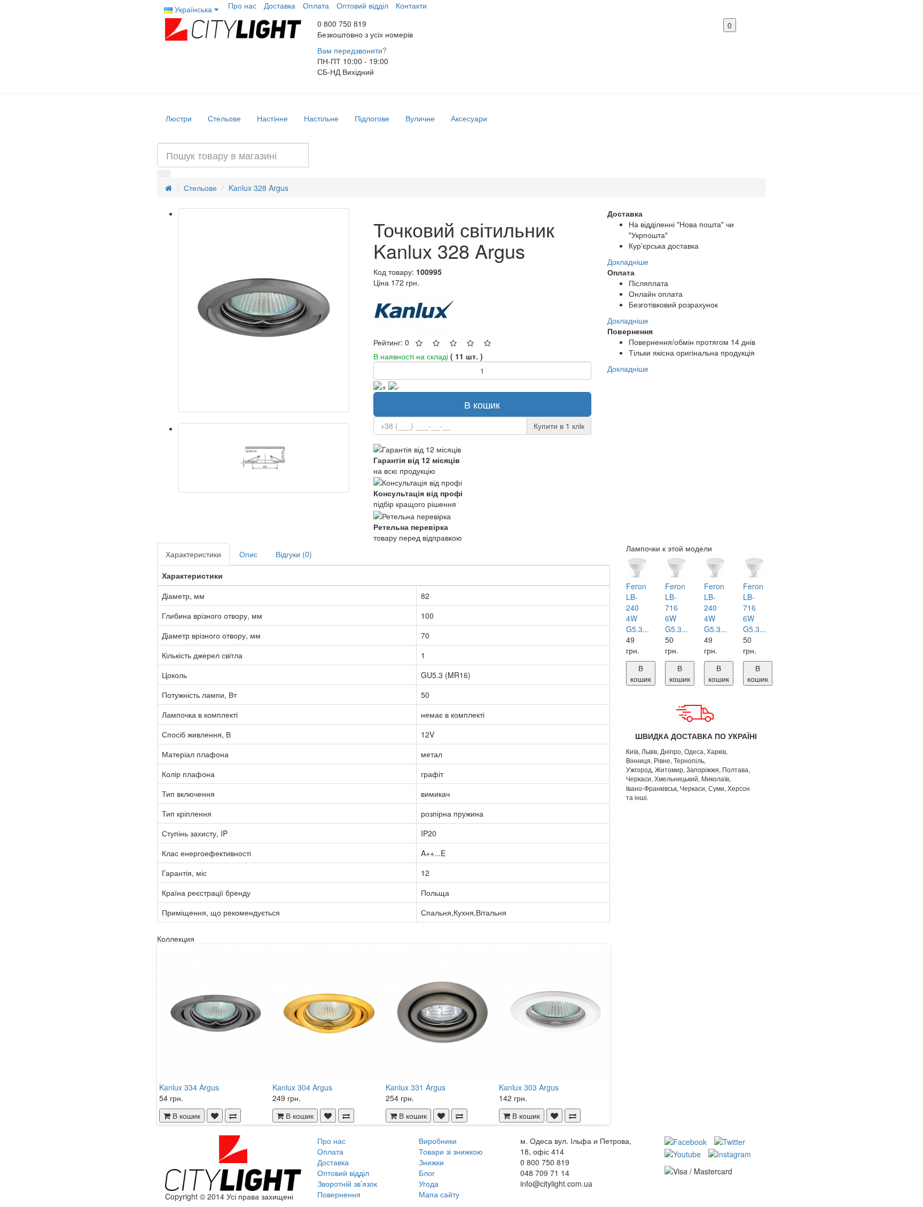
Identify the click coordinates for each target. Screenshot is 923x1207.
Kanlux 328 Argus (258, 187)
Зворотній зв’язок (347, 1183)
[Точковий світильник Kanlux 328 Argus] (263, 310)
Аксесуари (469, 118)
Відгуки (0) (294, 554)
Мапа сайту (439, 1194)
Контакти (411, 5)
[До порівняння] (233, 1116)
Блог (427, 1172)
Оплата (316, 5)
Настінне (272, 118)
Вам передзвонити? (352, 50)
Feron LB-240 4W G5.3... (637, 607)
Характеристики (193, 554)
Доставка (279, 5)
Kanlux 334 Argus (189, 1087)
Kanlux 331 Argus (415, 1087)
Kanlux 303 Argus (529, 1087)
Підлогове (372, 118)
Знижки (431, 1162)
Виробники (438, 1140)
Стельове (224, 118)
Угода (429, 1183)
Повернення (339, 1194)
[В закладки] (215, 1116)
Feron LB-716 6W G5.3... (676, 607)
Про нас (242, 5)
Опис (248, 554)
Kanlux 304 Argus (302, 1087)
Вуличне (420, 118)
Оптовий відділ (362, 5)
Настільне (321, 118)
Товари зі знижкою (451, 1151)
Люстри (179, 118)
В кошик (482, 404)
